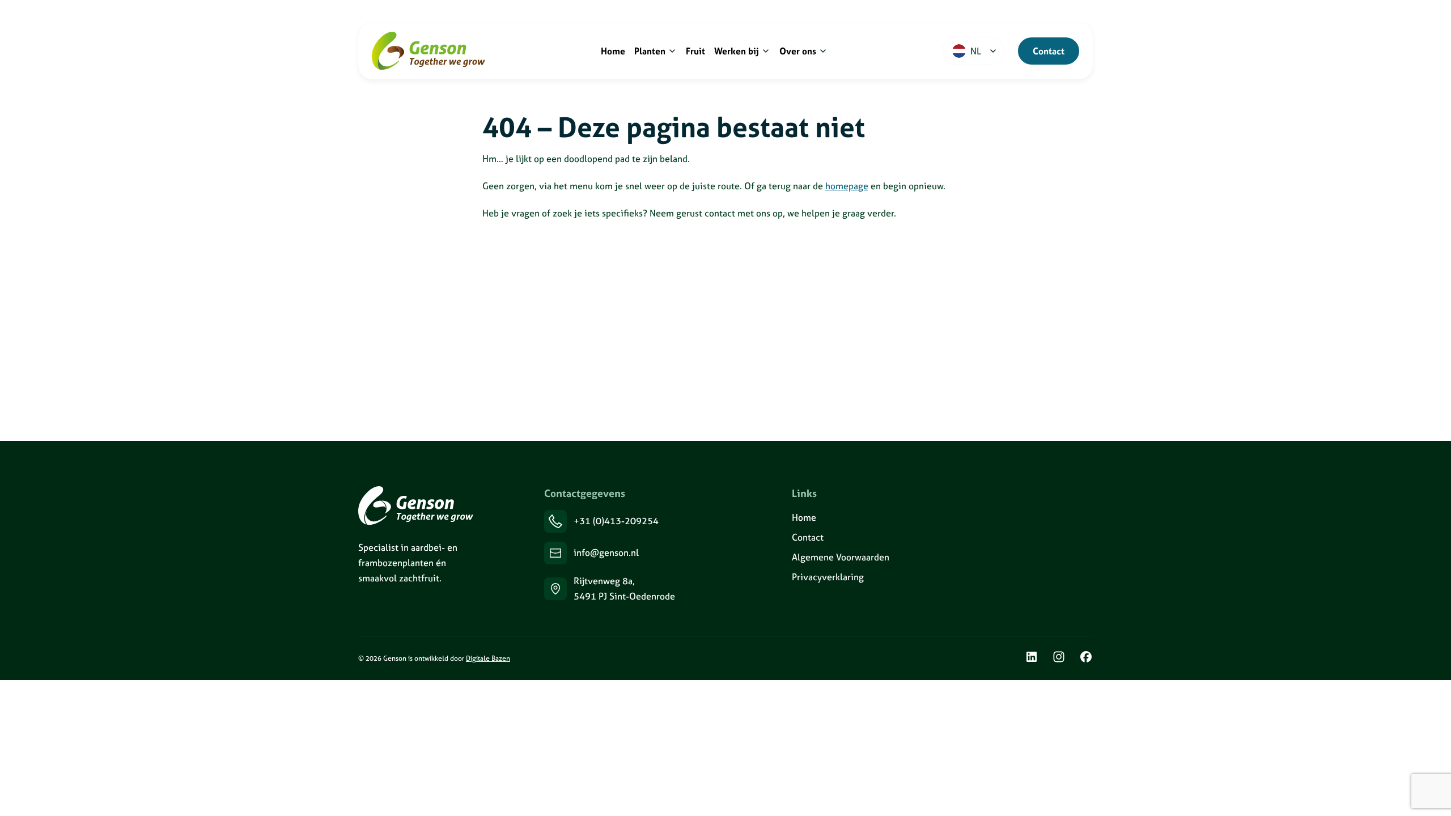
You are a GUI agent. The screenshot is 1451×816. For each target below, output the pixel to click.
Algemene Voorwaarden (840, 557)
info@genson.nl (606, 552)
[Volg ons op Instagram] (1059, 658)
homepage (846, 186)
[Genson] (415, 505)
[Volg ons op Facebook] (1086, 658)
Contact (1048, 51)
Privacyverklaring (828, 577)
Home (804, 517)
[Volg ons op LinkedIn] (1031, 658)
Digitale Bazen (488, 658)
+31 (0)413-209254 (616, 520)
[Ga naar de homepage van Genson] (428, 51)
